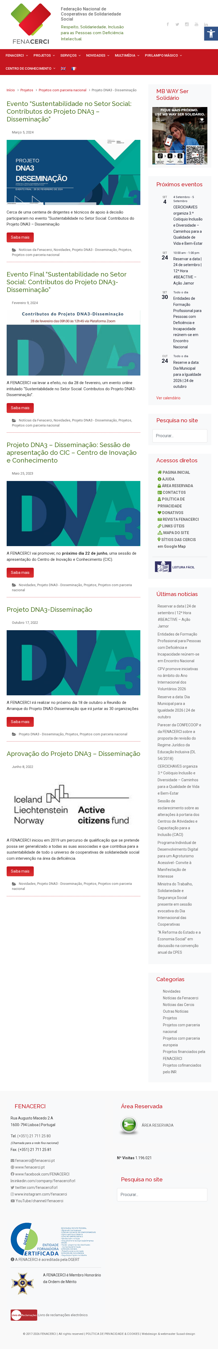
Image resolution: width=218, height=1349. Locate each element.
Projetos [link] (26, 90)
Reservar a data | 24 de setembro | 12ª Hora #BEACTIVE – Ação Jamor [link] (187, 271)
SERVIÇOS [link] (68, 55)
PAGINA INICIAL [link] (176, 472)
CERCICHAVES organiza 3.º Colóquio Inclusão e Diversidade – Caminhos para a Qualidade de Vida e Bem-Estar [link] (188, 225)
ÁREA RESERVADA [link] (177, 486)
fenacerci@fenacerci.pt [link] (35, 1160)
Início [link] (11, 90)
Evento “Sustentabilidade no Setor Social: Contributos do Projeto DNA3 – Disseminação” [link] (69, 111)
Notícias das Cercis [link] (178, 1005)
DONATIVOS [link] (172, 513)
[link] (211, 34)
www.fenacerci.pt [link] (30, 1167)
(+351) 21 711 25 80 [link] (34, 1136)
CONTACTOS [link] (174, 492)
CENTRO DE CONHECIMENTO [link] (28, 68)
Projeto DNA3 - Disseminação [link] (94, 250)
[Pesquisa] (200, 436)
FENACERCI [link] (15, 55)
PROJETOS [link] (42, 55)
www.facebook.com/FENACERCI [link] (42, 1174)
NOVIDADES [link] (95, 55)
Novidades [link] (62, 250)
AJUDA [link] (168, 479)
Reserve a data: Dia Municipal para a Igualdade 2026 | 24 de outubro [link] (187, 374)
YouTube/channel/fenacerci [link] (39, 1201)
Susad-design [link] (185, 1334)
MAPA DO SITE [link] (176, 533)
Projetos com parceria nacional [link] (62, 90)
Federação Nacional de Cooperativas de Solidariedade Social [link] (91, 14)
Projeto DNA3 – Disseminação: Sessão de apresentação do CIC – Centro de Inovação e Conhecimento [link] (72, 452)
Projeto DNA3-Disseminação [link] (49, 609)
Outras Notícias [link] (175, 1011)
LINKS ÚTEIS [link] (173, 526)
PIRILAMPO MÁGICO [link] (161, 55)
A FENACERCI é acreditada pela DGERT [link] (47, 1259)
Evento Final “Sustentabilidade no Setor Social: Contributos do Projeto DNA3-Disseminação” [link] (66, 282)
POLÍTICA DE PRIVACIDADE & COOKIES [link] (112, 1334)
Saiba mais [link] (20, 237)
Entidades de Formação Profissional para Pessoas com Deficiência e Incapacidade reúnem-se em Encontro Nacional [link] (187, 322)
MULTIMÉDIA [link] (125, 55)
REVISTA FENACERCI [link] (181, 519)
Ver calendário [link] (168, 398)
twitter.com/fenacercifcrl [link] (36, 1187)
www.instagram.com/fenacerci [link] (41, 1194)
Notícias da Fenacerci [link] (35, 250)
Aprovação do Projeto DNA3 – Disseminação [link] (73, 754)
